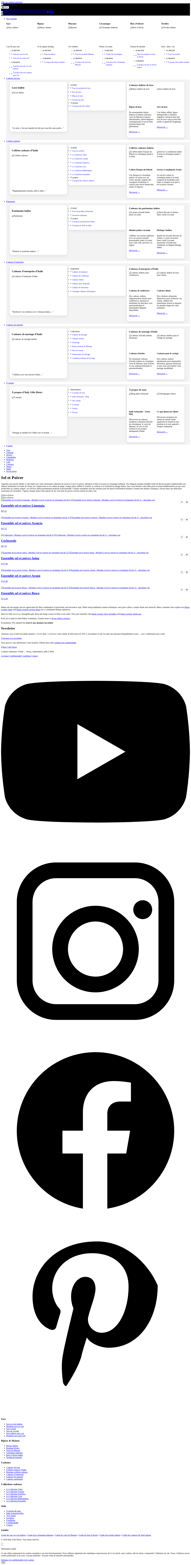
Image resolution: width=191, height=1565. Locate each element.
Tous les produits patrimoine (82, 211)
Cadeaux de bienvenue (80, 287)
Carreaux (10, 464)
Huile (8, 469)
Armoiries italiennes (79, 215)
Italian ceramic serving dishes (29, 609)
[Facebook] (95, 1224)
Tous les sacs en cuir (20, 54)
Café (8, 462)
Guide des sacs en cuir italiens (13, 1535)
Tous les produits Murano (84, 54)
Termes (74, 408)
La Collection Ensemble (81, 174)
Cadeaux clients (78, 280)
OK (3, 1563)
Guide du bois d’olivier (88, 1535)
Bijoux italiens (12, 1446)
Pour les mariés (77, 350)
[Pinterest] (95, 1414)
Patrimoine (10, 201)
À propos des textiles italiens (178, 62)
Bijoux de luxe (77, 96)
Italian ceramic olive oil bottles (103, 614)
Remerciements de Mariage (82, 346)
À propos (10, 383)
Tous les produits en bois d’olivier (146, 55)
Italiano (33, 10)
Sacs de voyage (12, 1431)
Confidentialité (15, 656)
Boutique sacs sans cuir (15, 1436)
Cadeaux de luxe (13, 78)
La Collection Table (79, 155)
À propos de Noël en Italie (82, 225)
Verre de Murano (13, 1450)
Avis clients (76, 401)
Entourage (76, 342)
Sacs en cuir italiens (14, 1424)
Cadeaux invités (78, 339)
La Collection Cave (79, 167)
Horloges (10, 460)
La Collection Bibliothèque (82, 170)
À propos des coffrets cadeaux (83, 181)
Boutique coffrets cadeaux (17, 1472)
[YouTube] (95, 845)
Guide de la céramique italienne (40, 1535)
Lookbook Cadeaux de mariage (83, 358)
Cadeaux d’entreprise (15, 262)
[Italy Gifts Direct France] (9, 647)
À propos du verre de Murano (83, 63)
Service (9, 455)
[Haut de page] (2, 1544)
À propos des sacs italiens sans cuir (22, 73)
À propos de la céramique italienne (115, 63)
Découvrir (134, 132)
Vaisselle (9, 452)
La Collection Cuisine (80, 159)
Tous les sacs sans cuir (21, 58)
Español (18, 10)
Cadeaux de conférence (80, 276)
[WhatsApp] (6, 12)
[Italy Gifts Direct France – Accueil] (9, 5)
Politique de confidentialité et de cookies (17, 1560)
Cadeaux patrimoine (14, 1479)
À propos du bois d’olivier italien (147, 66)
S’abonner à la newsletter (11, 638)
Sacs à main (11, 1429)
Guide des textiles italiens (110, 1535)
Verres (8, 467)
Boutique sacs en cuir (15, 1426)
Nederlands (41, 10)
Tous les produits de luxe (81, 88)
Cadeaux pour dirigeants (81, 284)
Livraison (75, 405)
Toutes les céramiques (114, 54)
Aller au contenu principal (11, 2)
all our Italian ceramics (60, 618)
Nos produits (11, 19)
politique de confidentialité (65, 643)
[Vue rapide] (187, 502)
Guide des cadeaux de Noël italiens (136, 1535)
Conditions (26, 656)
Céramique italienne (14, 1453)
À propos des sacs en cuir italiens (22, 67)
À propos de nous (78, 393)
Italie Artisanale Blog (15, 1513)
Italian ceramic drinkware (130, 614)
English (4, 10)
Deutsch (11, 10)
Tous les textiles (174, 54)
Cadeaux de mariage (14, 325)
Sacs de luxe (76, 92)
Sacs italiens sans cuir (15, 1433)
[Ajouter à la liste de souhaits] (182, 502)
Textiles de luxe (78, 100)
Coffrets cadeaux (13, 141)
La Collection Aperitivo (81, 163)
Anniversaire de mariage (81, 354)
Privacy (75, 412)
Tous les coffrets (78, 151)
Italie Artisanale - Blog (80, 397)
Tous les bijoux (49, 54)
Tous (8, 450)
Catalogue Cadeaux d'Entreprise (84, 291)
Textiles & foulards (14, 1457)
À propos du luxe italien (81, 106)
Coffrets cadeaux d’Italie (16, 1470)
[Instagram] (95, 1035)
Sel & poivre (11, 471)
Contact (9, 446)
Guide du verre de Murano (66, 1535)
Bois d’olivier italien (14, 1455)
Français (25, 10)
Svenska (49, 10)
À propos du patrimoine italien (83, 222)
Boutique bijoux (12, 1448)
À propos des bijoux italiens (54, 62)
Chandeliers (11, 457)
